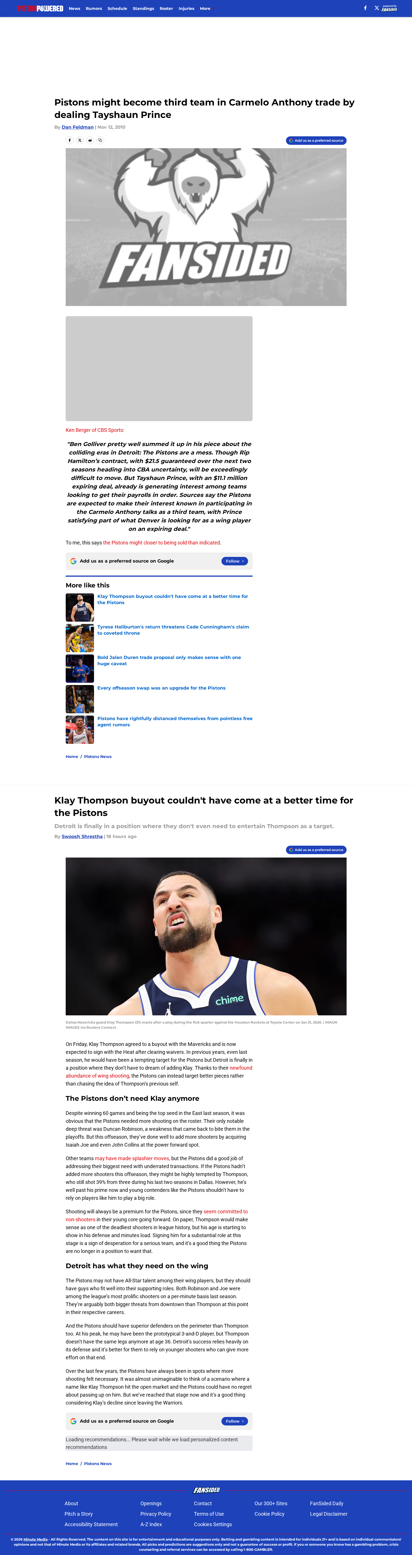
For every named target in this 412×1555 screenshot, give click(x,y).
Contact (203, 1503)
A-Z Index (151, 1524)
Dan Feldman (78, 127)
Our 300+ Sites (271, 1503)
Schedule (117, 8)
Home (72, 756)
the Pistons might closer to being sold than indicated (161, 543)
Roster (166, 8)
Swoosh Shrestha (82, 836)
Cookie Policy (270, 1514)
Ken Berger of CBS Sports (94, 430)
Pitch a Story (79, 1514)
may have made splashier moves (132, 1158)
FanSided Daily (326, 1503)
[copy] (100, 140)
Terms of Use (209, 1514)
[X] (377, 8)
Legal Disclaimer (328, 1514)
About (71, 1503)
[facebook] (365, 8)
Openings (151, 1503)
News (74, 8)
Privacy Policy (155, 1514)
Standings (143, 8)
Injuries (186, 8)
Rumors (94, 8)
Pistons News (98, 756)
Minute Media (36, 1539)
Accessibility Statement (91, 1524)
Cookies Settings (213, 1524)
